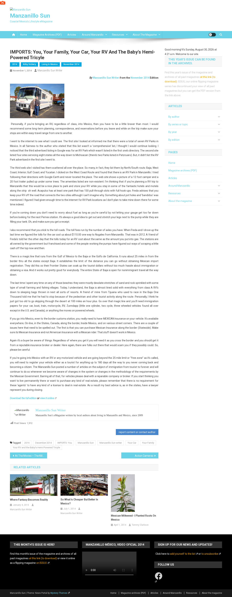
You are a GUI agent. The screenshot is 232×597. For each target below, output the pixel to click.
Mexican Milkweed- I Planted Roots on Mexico (133, 517)
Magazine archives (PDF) (47, 34)
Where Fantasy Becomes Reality (29, 499)
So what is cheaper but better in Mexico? (79, 501)
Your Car (132, 442)
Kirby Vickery (29, 64)
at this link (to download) (43, 558)
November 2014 (71, 64)
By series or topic (178, 124)
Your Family (148, 442)
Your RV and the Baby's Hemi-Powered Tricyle (36, 447)
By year (172, 132)
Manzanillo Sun (30, 15)
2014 (14, 64)
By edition (174, 139)
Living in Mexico (50, 64)
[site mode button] (212, 34)
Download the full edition (23, 398)
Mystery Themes (58, 593)
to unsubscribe (209, 553)
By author (173, 116)
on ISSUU (41, 562)
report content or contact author (137, 432)
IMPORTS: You (64, 442)
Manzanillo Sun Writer (50, 70)
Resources (118, 34)
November (136, 77)
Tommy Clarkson (140, 525)
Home (23, 34)
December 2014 (43, 442)
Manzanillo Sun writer (111, 442)
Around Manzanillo (92, 34)
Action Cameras (144, 455)
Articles (71, 34)
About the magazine (145, 34)
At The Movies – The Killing (30, 455)
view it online (47, 398)
